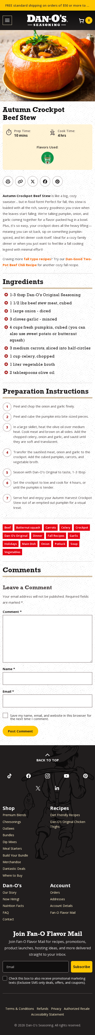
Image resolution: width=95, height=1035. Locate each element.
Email (8, 691)
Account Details (61, 906)
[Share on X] (32, 181)
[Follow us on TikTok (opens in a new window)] (9, 776)
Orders (55, 892)
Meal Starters (12, 848)
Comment (12, 611)
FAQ (6, 912)
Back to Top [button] (47, 760)
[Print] (8, 181)
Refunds (42, 1009)
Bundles (8, 835)
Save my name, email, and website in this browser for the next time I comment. (50, 716)
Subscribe (81, 966)
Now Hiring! (11, 899)
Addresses (57, 899)
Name (9, 669)
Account (60, 885)
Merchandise (12, 862)
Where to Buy (12, 875)
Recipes (59, 808)
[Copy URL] (20, 181)
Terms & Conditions (19, 1009)
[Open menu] (7, 20)
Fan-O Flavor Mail (63, 912)
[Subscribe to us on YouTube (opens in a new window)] (66, 776)
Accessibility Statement (47, 1014)
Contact (8, 919)
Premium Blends (14, 815)
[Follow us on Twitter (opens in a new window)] (38, 788)
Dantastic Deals (14, 868)
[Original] (47, 158)
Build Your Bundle (15, 855)
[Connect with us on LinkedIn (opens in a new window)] (57, 788)
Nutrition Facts (13, 906)
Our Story (9, 892)
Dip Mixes (10, 842)
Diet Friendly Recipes (65, 815)
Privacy (56, 1009)
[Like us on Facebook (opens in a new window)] (28, 776)
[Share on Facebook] (45, 181)
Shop (9, 808)
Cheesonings (12, 822)
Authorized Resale (77, 1009)
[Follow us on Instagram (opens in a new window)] (47, 776)
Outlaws (8, 828)
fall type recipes (37, 259)
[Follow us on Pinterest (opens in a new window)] (85, 776)
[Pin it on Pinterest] (57, 181)
